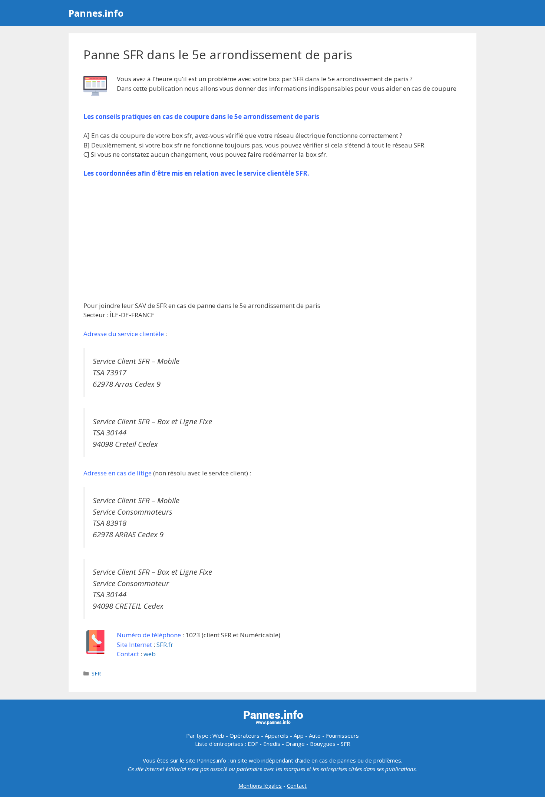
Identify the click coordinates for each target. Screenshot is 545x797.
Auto (315, 735)
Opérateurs (244, 735)
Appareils (276, 735)
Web (218, 735)
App (299, 735)
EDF (253, 743)
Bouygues (323, 743)
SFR (96, 673)
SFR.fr (164, 644)
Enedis (271, 743)
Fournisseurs (342, 735)
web (149, 654)
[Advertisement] (272, 239)
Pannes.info (96, 13)
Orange (295, 743)
